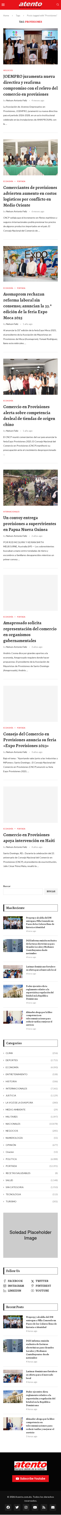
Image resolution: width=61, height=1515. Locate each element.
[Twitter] (17, 1507)
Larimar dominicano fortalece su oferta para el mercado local (41, 968)
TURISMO (32, 1201)
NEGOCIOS (32, 1130)
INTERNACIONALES (32, 1088)
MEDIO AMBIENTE (32, 1109)
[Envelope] (53, 1507)
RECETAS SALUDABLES (32, 1173)
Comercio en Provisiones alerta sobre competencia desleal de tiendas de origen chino (29, 415)
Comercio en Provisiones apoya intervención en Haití (29, 837)
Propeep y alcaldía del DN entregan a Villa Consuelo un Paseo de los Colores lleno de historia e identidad (40, 922)
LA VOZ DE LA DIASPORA (32, 1102)
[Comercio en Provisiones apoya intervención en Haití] (30, 805)
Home (6, 15)
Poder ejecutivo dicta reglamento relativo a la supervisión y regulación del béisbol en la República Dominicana (40, 992)
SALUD (32, 1180)
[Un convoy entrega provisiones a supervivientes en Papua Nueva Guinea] (30, 488)
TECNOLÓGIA (32, 1194)
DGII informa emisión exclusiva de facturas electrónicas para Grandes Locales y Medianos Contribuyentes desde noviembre (41, 947)
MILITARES (32, 1116)
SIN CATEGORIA (32, 1187)
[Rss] (44, 1507)
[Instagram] (26, 1507)
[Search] (57, 4)
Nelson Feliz (12, 324)
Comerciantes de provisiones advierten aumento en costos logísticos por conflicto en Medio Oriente (30, 196)
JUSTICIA (32, 1095)
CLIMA (32, 1053)
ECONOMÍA (32, 1067)
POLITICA (32, 1159)
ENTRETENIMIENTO (32, 1074)
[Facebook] (8, 1507)
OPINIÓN (32, 1145)
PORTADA (32, 1166)
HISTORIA (32, 1081)
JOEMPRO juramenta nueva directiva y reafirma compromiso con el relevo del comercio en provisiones (30, 85)
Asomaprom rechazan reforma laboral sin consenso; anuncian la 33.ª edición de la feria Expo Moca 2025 (27, 306)
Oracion (32, 1152)
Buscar (7, 886)
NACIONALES (32, 1123)
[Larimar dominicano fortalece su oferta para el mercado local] (13, 971)
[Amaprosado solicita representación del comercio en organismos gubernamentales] (30, 593)
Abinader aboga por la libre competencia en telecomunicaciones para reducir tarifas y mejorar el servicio (39, 1018)
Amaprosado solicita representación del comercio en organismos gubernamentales (30, 631)
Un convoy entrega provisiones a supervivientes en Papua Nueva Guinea (29, 523)
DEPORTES (32, 1060)
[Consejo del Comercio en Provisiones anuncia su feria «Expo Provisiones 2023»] (30, 704)
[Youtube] (35, 1507)
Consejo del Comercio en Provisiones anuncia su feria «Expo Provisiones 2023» (29, 740)
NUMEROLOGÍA (32, 1137)
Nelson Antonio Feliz (16, 100)
